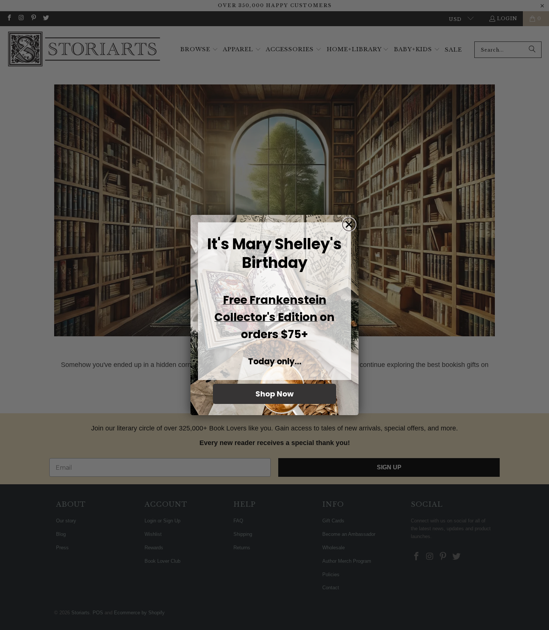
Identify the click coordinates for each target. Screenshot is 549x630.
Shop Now (274, 394)
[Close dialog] (349, 224)
